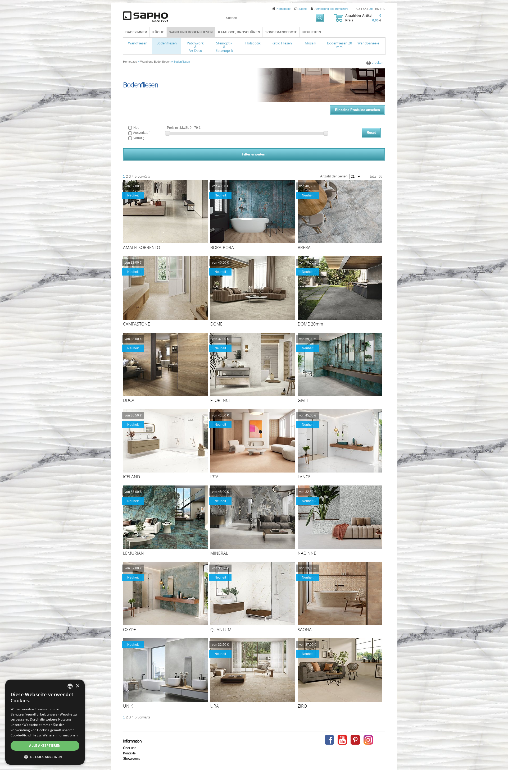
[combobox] (70, 686)
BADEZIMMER (136, 32)
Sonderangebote (281, 32)
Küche (158, 32)
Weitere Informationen (60, 735)
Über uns (129, 748)
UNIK (128, 706)
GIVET (303, 400)
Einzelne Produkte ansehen (357, 110)
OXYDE (129, 629)
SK (364, 8)
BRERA (304, 247)
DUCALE (131, 400)
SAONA (305, 629)
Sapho (302, 8)
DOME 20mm (310, 324)
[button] (45, 756)
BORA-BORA (222, 247)
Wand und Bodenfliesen (191, 32)
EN (377, 8)
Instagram (368, 740)
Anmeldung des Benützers (331, 8)
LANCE (304, 477)
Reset (371, 133)
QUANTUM (221, 629)
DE (371, 8)
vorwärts (144, 176)
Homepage (283, 8)
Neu (136, 128)
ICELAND (131, 477)
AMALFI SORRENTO (141, 247)
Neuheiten (311, 32)
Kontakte (129, 753)
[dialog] (45, 722)
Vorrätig (138, 138)
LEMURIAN (133, 553)
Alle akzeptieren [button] (45, 745)
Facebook (329, 740)
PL (383, 8)
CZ (358, 8)
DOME (216, 324)
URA (214, 706)
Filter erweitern (254, 154)
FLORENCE (220, 400)
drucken (377, 63)
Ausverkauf (141, 133)
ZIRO (302, 706)
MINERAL (219, 553)
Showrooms (131, 758)
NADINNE (307, 553)
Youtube (342, 740)
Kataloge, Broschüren (239, 32)
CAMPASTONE (136, 324)
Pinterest (355, 740)
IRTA (214, 477)
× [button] (77, 686)
